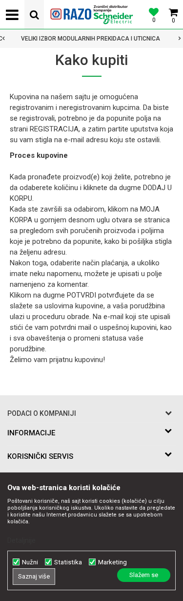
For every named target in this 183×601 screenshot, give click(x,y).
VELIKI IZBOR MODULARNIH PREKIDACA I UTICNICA (90, 38)
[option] (91, 38)
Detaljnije (21, 540)
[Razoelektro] (91, 14)
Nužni (30, 562)
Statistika (68, 562)
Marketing (112, 562)
